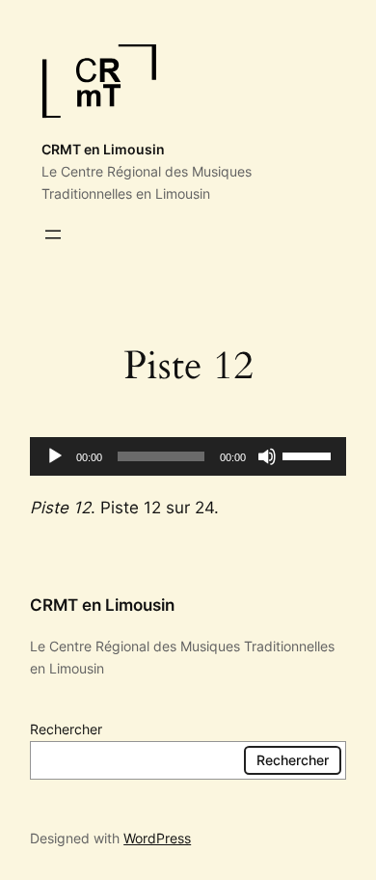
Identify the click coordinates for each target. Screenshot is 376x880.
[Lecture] (55, 456)
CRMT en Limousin (103, 149)
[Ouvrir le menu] (53, 234)
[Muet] (267, 456)
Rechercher (66, 729)
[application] (188, 456)
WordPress (157, 838)
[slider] (309, 454)
